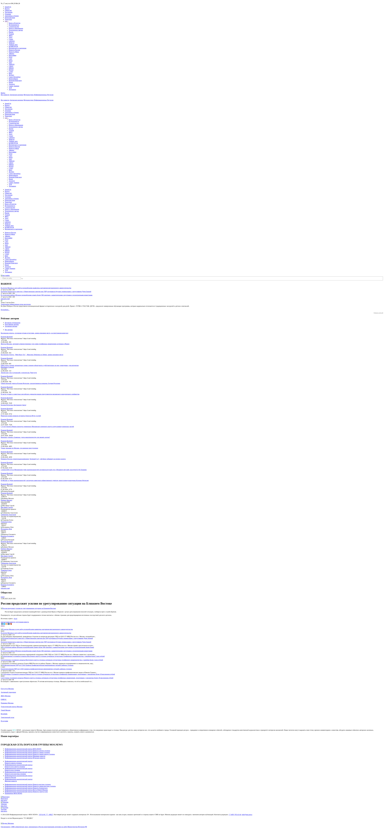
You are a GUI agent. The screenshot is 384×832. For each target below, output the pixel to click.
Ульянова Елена (6, 522)
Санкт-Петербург (15, 77)
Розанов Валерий (7, 337)
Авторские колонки (16, 95)
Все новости (5, 95)
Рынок (11, 32)
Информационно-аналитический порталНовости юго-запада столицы (18, 765)
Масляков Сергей (7, 507)
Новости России (14, 50)
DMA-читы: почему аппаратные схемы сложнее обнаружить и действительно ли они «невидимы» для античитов (40, 365)
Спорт (11, 39)
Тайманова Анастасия (8, 514)
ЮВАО (11, 68)
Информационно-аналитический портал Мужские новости (25, 758)
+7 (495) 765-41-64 (235, 814)
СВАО (11, 66)
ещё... (7, 21)
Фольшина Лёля (6, 529)
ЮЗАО (11, 70)
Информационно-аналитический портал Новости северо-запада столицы (30, 754)
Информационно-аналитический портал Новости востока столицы (28, 784)
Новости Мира (14, 52)
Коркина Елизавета (7, 536)
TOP (10, 88)
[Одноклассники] (6, 624)
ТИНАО (11, 64)
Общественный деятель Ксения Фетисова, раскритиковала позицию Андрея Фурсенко (30, 383)
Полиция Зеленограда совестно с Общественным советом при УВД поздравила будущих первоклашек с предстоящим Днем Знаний (46, 291)
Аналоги (12, 84)
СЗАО (11, 71)
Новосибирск (13, 79)
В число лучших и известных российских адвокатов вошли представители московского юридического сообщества (40, 394)
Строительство (14, 26)
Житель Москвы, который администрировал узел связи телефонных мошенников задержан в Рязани (35, 344)
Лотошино (12, 89)
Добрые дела (13, 44)
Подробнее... (5, 310)
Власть (7, 8)
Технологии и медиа (16, 30)
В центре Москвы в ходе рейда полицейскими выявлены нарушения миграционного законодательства (36, 288)
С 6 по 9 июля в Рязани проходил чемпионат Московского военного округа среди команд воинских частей (37, 426)
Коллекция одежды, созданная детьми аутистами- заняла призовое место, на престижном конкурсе (34, 333)
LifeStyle (12, 41)
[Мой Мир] (9, 624)
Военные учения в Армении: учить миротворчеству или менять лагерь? (25, 437)
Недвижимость (14, 25)
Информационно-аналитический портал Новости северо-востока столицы (30, 786)
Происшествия (10, 17)
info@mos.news (247, 814)
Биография (12, 55)
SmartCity (8, 7)
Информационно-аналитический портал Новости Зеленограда (26, 788)
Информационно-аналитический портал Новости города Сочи (26, 791)
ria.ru (15, 618)
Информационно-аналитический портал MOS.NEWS (23, 749)
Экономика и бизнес (12, 16)
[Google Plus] (11, 624)
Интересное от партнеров (17, 48)
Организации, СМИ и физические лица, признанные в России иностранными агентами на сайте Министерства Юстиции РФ (44, 827)
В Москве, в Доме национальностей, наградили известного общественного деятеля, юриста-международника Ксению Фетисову (45, 480)
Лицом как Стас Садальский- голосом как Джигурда (19, 372)
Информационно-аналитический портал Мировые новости (25, 756)
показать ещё (5, 299)
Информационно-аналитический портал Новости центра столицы (27, 751)
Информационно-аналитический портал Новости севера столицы (27, 752)
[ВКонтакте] (2, 624)
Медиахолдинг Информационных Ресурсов (38, 95)
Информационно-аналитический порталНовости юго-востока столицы (18, 773)
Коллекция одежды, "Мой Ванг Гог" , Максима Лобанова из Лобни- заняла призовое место (32, 354)
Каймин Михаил (6, 500)
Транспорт (8, 19)
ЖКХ (10, 35)
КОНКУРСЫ (13, 46)
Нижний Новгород (15, 80)
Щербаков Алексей (7, 367)
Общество (8, 10)
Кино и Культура (14, 23)
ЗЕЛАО (11, 75)
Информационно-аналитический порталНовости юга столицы (18, 769)
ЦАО (10, 57)
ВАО (10, 73)
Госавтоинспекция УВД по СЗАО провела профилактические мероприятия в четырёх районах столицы (36, 669)
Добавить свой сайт (378, 313)
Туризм (11, 34)
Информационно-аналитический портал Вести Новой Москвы (26, 790)
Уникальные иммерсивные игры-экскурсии (16, 304)
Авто (10, 37)
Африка (11, 53)
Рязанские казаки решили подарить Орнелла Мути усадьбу (21, 416)
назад (2, 597)
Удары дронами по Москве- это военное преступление (19, 448)
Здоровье (8, 14)
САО (10, 59)
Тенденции (8, 12)
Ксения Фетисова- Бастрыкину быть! (13, 405)
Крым (11, 82)
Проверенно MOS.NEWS (13, 793)
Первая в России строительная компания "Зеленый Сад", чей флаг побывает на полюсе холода (33, 459)
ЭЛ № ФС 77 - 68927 (46, 814)
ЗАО (10, 62)
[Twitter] (4, 624)
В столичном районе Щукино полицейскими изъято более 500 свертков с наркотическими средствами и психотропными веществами (46, 295)
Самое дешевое (14, 86)
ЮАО (11, 61)
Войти (3, 93)
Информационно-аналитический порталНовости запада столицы (18, 762)
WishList (11, 43)
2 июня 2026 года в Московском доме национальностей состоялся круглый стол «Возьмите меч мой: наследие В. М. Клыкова (44, 470)
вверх (3, 626)
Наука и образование (16, 28)
